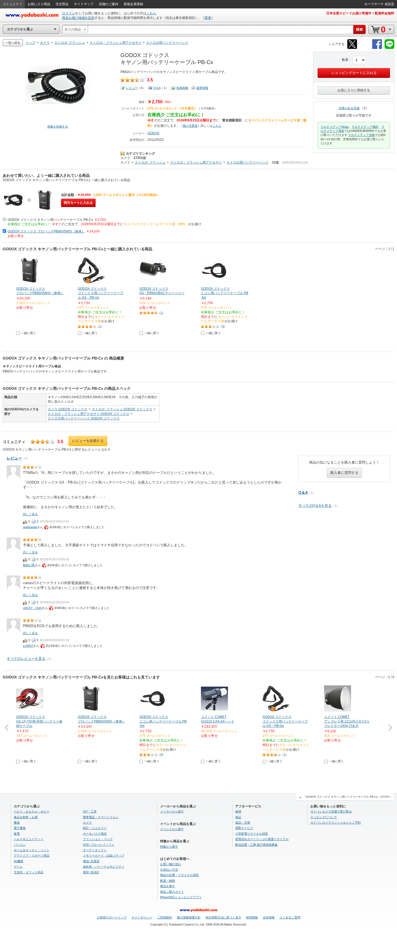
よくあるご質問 (290, 917)
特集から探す (169, 846)
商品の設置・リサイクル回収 (179, 875)
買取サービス (244, 828)
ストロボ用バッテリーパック (248, 162)
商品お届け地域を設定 (78, 18)
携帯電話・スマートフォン (101, 817)
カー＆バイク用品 (95, 833)
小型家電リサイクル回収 (251, 833)
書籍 (17, 822)
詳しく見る (30, 514)
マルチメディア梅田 (365, 126)
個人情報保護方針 (189, 917)
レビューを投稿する (88, 441)
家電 (17, 833)
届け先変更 (190, 125)
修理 (238, 811)
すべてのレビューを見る (26, 659)
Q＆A (157, 87)
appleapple (30, 527)
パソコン (20, 844)
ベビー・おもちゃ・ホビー (31, 811)
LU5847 (28, 645)
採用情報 (252, 917)
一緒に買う (28, 333)
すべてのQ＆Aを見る (315, 506)
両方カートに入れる (78, 203)
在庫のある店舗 (349, 108)
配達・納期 (167, 880)
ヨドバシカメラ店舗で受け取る (331, 811)
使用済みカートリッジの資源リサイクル (262, 839)
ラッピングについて (323, 817)
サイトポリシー (142, 917)
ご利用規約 (164, 917)
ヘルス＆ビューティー (28, 839)
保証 (238, 817)
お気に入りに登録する (354, 90)
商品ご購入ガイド (172, 891)
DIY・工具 (90, 811)
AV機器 (18, 861)
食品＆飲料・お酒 (26, 817)
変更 (208, 18)
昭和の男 (29, 565)
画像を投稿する (57, 126)
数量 (345, 60)
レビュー (132, 87)
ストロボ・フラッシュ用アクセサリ (196, 162)
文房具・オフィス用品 (28, 872)
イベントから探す (172, 829)
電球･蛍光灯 (91, 872)
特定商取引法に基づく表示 (223, 917)
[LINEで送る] (389, 47)
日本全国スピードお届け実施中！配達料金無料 (360, 13)
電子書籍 (20, 828)
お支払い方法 (169, 869)
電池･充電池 (91, 861)
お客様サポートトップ (112, 917)
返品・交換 (242, 822)
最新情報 (202, 87)
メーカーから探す (172, 811)
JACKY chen (32, 608)
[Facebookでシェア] (377, 47)
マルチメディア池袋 (361, 135)
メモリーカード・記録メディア (104, 855)
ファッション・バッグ (98, 839)
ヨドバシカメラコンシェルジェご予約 (335, 822)
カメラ (125, 158)
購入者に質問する (344, 473)
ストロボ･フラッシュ (150, 162)
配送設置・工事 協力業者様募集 (256, 844)
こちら (151, 13)
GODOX (153, 133)
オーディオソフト (95, 850)
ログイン (68, 13)
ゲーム (18, 866)
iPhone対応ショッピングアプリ (181, 897)
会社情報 (269, 917)
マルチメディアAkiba (335, 126)
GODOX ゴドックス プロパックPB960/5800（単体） (46, 231)
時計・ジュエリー (95, 828)
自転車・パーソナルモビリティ (104, 866)
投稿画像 (182, 87)
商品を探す (167, 886)
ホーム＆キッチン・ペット (31, 850)
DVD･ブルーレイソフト (99, 844)
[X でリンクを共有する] (352, 47)
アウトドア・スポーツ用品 (31, 855)
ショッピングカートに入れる (354, 73)
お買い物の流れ (170, 864)
